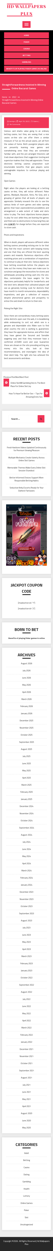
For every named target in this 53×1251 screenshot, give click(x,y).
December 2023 (26, 891)
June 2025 (26, 763)
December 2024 (26, 806)
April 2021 (26, 1106)
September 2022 (26, 984)
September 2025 (26, 742)
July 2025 (26, 756)
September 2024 (26, 827)
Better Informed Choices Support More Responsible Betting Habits (26, 479)
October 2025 (26, 734)
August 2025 (26, 749)
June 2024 (26, 849)
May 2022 (26, 1013)
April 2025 (26, 777)
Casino (26, 48)
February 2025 (26, 791)
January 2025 (26, 799)
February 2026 (26, 706)
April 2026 (26, 692)
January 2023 (26, 970)
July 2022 (26, 999)
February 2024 (26, 877)
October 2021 (26, 1063)
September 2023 (26, 913)
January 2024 (26, 884)
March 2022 (26, 1027)
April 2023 (26, 949)
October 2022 (26, 977)
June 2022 (26, 1006)
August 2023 (26, 920)
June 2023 (26, 934)
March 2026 (26, 699)
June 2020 (26, 1120)
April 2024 (26, 863)
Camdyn (12, 121)
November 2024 (26, 813)
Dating (26, 1174)
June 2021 (26, 1092)
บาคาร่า (11, 224)
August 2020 (26, 1113)
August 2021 (26, 1077)
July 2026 (26, 670)
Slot (26, 1217)
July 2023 (26, 927)
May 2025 (26, 770)
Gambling (26, 61)
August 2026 (26, 663)
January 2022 (26, 1041)
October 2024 (26, 820)
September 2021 (26, 1070)
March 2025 (26, 784)
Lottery (26, 1195)
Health (26, 1188)
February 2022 (26, 1034)
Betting (26, 55)
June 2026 (26, 677)
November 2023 (26, 899)
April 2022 (26, 1020)
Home (26, 35)
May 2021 (26, 1099)
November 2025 (26, 727)
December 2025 (26, 720)
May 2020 (26, 1127)
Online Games (27, 1203)
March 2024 (26, 870)
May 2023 (26, 941)
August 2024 (26, 834)
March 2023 (26, 956)
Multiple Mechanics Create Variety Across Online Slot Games (26, 459)
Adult (26, 1153)
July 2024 (26, 841)
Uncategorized (26, 1224)
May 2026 (26, 684)
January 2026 (26, 713)
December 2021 (26, 1049)
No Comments (15, 124)
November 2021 (26, 1056)
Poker (26, 41)
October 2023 (26, 906)
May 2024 (26, 856)
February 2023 (26, 963)
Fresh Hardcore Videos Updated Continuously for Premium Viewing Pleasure (26, 449)
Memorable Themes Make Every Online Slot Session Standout (26, 469)
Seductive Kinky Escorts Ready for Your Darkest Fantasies (26, 489)
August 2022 (26, 991)
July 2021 (26, 1084)
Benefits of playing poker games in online (26, 68)
